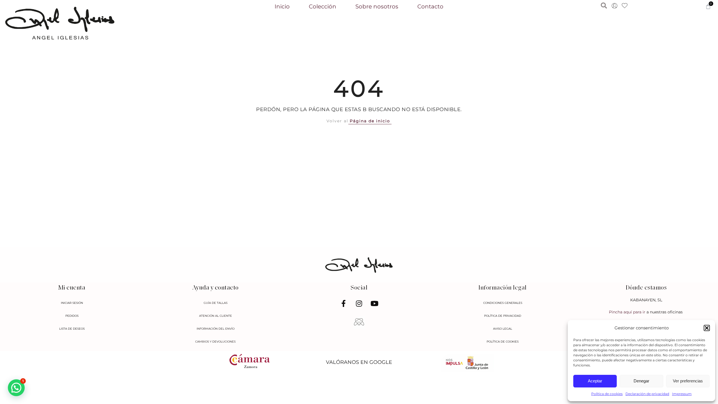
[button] (707, 328)
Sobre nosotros (376, 6)
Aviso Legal (502, 328)
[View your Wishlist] (625, 6)
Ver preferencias (688, 380)
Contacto (430, 6)
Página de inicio (370, 120)
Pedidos (72, 315)
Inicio (282, 6)
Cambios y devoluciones (215, 341)
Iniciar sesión (72, 302)
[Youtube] (374, 304)
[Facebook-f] (344, 304)
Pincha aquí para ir (627, 312)
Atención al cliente (215, 315)
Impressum (682, 394)
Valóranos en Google (359, 362)
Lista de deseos (72, 328)
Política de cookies (607, 394)
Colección (322, 6)
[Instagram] (359, 304)
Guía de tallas (215, 302)
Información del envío (215, 328)
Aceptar (595, 380)
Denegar (641, 380)
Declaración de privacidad (647, 394)
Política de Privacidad (502, 315)
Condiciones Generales (502, 302)
